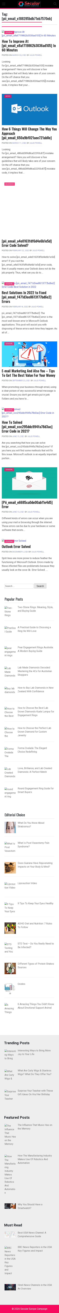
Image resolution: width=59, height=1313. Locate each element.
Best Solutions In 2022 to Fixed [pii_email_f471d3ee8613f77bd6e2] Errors (26, 297)
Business (10, 184)
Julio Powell (36, 55)
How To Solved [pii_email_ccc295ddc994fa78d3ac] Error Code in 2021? (27, 426)
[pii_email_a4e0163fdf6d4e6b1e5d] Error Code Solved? (27, 243)
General (9, 33)
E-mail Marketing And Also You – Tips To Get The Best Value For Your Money (28, 373)
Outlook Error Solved (16, 546)
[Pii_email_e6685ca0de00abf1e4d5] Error (27, 504)
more (8, 96)
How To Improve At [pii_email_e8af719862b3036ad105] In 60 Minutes (29, 45)
